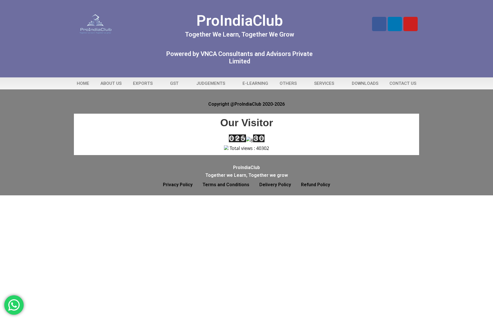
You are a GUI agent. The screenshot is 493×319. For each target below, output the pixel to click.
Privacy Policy (178, 184)
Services (324, 83)
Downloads (365, 83)
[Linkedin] (395, 24)
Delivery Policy (275, 184)
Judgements (210, 83)
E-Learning (255, 83)
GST (174, 83)
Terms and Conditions (226, 184)
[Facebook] (379, 24)
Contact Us (402, 83)
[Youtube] (410, 24)
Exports (143, 83)
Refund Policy (315, 184)
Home (83, 83)
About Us (111, 83)
